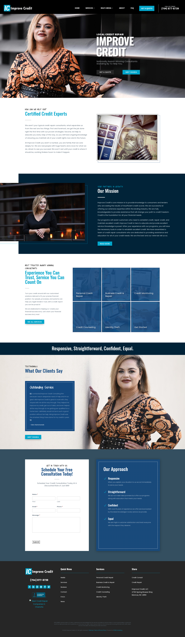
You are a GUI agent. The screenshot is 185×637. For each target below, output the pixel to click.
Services (89, 8)
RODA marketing (118, 630)
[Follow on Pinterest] (44, 586)
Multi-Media (106, 8)
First (33, 502)
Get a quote (146, 8)
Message (36, 515)
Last (58, 502)
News (63, 601)
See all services (34, 322)
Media (63, 577)
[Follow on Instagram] (37, 586)
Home (77, 8)
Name (35, 494)
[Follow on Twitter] (48, 586)
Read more (105, 243)
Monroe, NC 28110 (139, 595)
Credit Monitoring (102, 587)
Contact (64, 592)
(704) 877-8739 (39, 580)
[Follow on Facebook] (29, 586)
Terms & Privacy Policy (100, 630)
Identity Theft (101, 597)
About (122, 8)
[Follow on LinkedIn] (33, 586)
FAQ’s (63, 597)
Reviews (64, 587)
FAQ (132, 8)
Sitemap (91, 630)
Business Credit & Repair (105, 582)
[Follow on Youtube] (41, 586)
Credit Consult (137, 577)
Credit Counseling (103, 592)
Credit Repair (137, 582)
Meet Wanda (131, 72)
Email (34, 506)
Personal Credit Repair (104, 577)
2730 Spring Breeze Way (142, 592)
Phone (60, 506)
